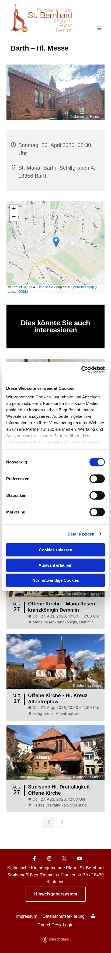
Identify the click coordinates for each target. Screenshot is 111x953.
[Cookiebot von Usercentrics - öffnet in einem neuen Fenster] (81, 369)
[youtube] (79, 858)
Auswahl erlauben (55, 565)
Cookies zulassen (55, 550)
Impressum (26, 916)
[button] (95, 28)
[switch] (97, 478)
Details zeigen (81, 533)
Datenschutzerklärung (64, 916)
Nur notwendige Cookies (55, 580)
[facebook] (34, 858)
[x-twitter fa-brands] (64, 858)
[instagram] (49, 858)
